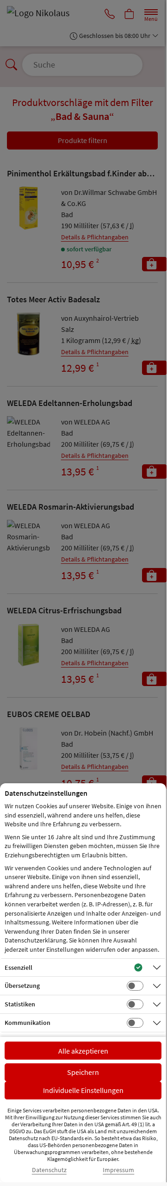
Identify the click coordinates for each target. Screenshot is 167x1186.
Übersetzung (22, 985)
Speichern (83, 1072)
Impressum (118, 1170)
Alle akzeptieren (83, 1050)
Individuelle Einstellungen (83, 1090)
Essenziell (18, 967)
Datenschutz (49, 1170)
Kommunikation (27, 1022)
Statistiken (20, 1004)
